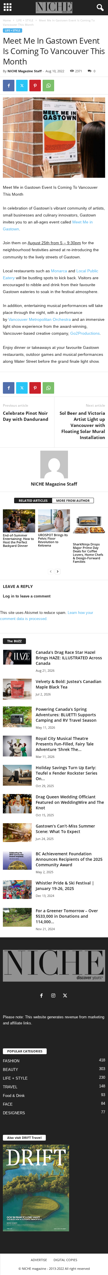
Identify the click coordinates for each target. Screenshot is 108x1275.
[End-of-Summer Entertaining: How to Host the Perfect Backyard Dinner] (19, 520)
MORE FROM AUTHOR (73, 500)
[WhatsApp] (48, 85)
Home (7, 20)
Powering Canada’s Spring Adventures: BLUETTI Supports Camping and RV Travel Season (66, 714)
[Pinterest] (35, 85)
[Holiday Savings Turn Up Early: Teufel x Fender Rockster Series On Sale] (17, 775)
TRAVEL (10, 1087)
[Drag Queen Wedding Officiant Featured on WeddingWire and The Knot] (17, 803)
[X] (65, 996)
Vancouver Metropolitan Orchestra (39, 319)
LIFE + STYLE (24, 20)
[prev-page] (51, 571)
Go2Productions (85, 333)
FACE (8, 1104)
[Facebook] (8, 85)
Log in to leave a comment (26, 596)
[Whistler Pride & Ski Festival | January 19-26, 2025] (17, 889)
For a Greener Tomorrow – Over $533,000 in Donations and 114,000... (67, 916)
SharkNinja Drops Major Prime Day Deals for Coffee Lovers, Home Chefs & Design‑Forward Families (88, 553)
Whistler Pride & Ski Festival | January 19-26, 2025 (65, 885)
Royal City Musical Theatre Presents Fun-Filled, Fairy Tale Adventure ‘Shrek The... (65, 744)
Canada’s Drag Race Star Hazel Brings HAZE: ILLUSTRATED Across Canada (69, 657)
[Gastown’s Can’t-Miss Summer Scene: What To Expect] (17, 832)
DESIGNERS (14, 1113)
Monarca (59, 271)
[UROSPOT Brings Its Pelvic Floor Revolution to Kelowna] (54, 520)
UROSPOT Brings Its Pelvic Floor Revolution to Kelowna (53, 540)
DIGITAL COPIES (65, 1260)
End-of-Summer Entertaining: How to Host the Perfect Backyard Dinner (18, 540)
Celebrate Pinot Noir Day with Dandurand (25, 416)
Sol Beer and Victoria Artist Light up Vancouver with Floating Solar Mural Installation (82, 425)
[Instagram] (54, 996)
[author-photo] (54, 464)
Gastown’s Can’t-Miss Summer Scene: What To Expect (65, 828)
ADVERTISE (39, 1260)
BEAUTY (10, 1069)
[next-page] (57, 571)
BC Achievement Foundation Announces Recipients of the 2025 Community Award (69, 859)
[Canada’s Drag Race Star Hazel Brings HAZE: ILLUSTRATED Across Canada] (17, 657)
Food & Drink (14, 1095)
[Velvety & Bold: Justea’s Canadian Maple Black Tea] (17, 689)
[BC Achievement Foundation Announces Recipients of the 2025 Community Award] (17, 860)
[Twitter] (22, 85)
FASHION (11, 1061)
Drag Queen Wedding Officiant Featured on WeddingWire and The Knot (70, 802)
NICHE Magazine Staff (24, 71)
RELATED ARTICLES (33, 500)
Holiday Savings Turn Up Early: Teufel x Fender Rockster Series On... (66, 773)
